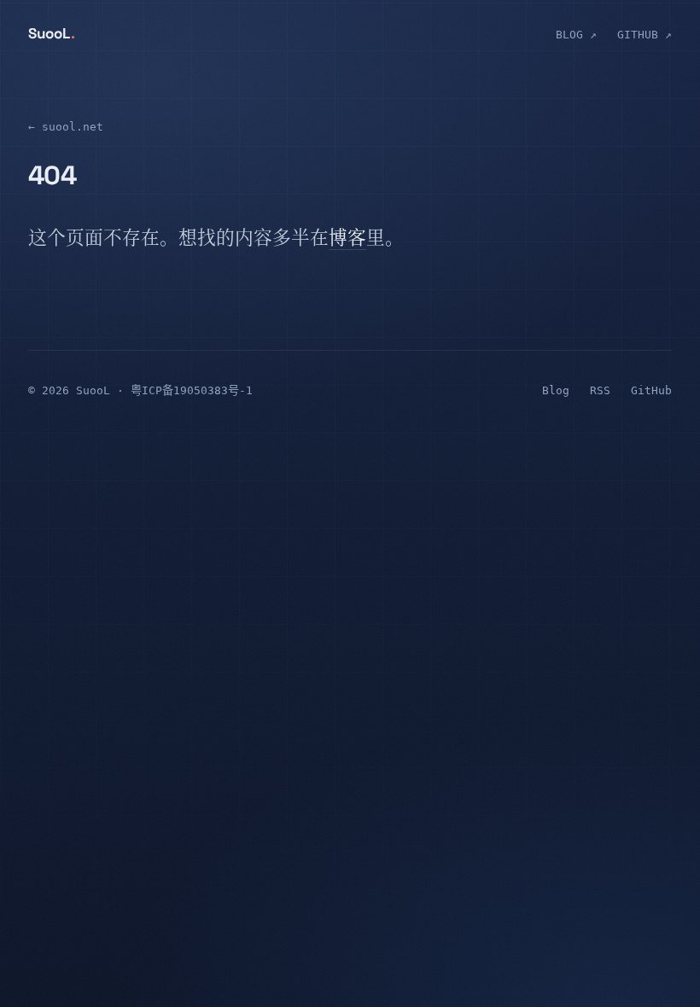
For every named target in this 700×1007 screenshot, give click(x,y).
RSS (600, 390)
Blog (555, 390)
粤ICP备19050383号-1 (192, 390)
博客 (347, 239)
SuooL (51, 33)
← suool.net (65, 126)
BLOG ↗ (576, 34)
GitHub (651, 390)
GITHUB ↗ (644, 34)
